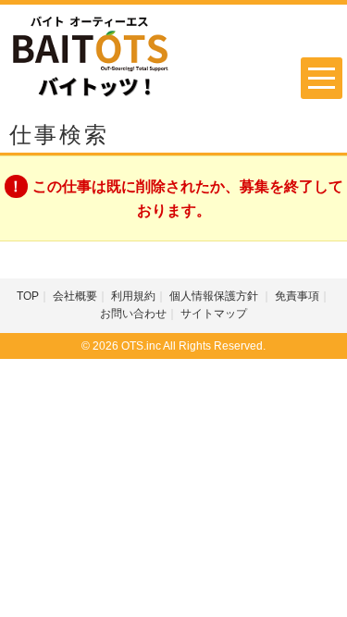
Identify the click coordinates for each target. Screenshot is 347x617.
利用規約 (133, 296)
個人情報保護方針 (215, 296)
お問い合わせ (133, 313)
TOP (28, 296)
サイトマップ (213, 313)
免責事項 (297, 296)
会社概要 (75, 296)
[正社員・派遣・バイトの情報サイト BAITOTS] (90, 56)
